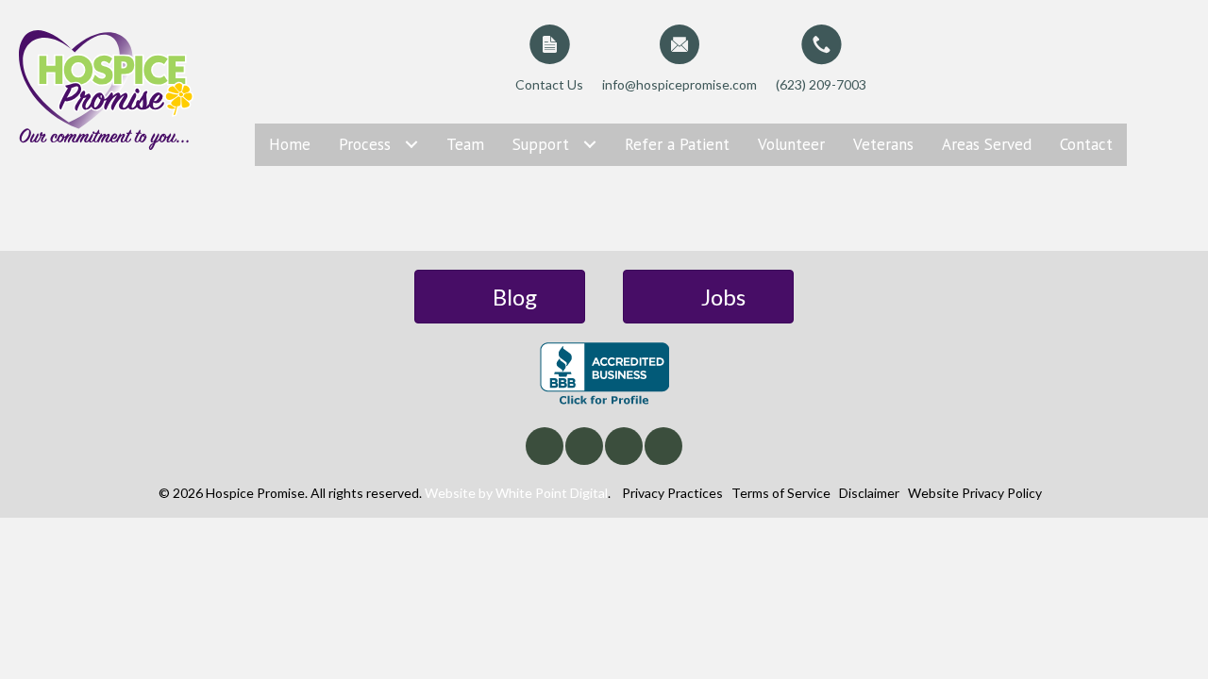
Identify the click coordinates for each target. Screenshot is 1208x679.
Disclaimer (869, 493)
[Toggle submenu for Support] (589, 144)
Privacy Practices (672, 493)
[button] (544, 446)
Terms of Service (780, 493)
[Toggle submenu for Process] (411, 144)
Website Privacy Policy (975, 493)
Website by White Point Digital (516, 493)
